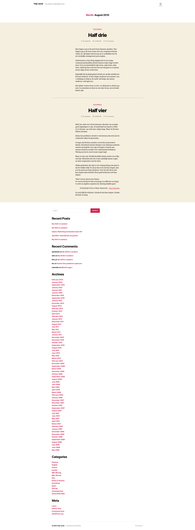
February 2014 (57, 308)
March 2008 (56, 392)
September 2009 (58, 366)
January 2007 (57, 429)
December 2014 (58, 303)
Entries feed (56, 508)
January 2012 (57, 319)
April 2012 (56, 314)
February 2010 (57, 361)
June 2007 (56, 416)
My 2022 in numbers (59, 228)
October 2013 (57, 311)
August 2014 (57, 306)
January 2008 (57, 398)
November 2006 (58, 434)
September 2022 (58, 285)
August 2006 (57, 442)
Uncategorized (57, 491)
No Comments (110, 41)
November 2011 (58, 322)
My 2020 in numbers (70, 252)
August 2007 (57, 411)
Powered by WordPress (73, 526)
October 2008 (57, 374)
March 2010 (56, 358)
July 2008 (55, 382)
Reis (53, 478)
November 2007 (58, 403)
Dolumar (55, 462)
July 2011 (55, 327)
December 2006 (58, 432)
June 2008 (56, 384)
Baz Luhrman (114, 188)
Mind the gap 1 (66, 267)
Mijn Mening (56, 473)
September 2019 (58, 298)
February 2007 (57, 426)
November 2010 (58, 340)
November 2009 (58, 363)
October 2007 (57, 405)
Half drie (97, 35)
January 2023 (57, 282)
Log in (54, 506)
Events (54, 467)
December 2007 (58, 400)
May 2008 (55, 387)
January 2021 (57, 290)
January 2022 (57, 288)
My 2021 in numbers (59, 239)
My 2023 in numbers (59, 224)
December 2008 (58, 371)
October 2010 (57, 342)
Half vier (97, 110)
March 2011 (56, 332)
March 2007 (56, 424)
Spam (54, 486)
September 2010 (58, 345)
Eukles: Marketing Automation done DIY (67, 232)
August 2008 (57, 379)
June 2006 (56, 447)
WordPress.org (57, 514)
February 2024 (57, 280)
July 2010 (55, 350)
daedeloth (87, 41)
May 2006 (55, 450)
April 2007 (56, 421)
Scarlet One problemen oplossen (69, 263)
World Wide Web (58, 494)
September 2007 (58, 408)
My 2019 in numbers (65, 260)
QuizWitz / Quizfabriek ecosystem (65, 236)
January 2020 (57, 293)
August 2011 (56, 324)
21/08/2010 (98, 41)
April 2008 (56, 390)
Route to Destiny (58, 481)
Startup (55, 488)
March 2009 (56, 369)
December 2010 (58, 337)
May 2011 (55, 329)
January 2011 (57, 335)
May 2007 (55, 419)
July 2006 (55, 445)
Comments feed (58, 511)
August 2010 (57, 348)
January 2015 (57, 301)
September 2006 (58, 439)
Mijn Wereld (97, 29)
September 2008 (58, 377)
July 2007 (55, 413)
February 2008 (57, 395)
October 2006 (57, 437)
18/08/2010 (98, 116)
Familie (54, 470)
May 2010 (55, 356)
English (54, 465)
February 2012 (57, 316)
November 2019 (58, 295)
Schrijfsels (56, 483)
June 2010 (56, 353)
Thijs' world (38, 4)
